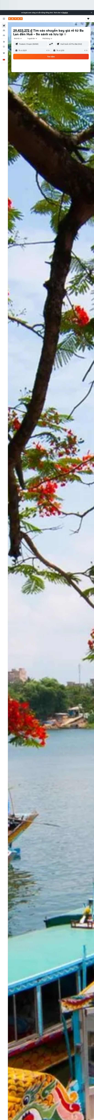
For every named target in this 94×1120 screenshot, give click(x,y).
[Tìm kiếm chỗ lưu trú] (4, 30)
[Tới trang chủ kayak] (15, 18)
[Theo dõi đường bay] (4, 46)
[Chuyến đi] (4, 53)
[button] (91, 12)
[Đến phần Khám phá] (4, 42)
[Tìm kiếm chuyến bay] (4, 25)
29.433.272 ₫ (22, 30)
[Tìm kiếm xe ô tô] (4, 35)
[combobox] (47, 38)
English (65, 13)
